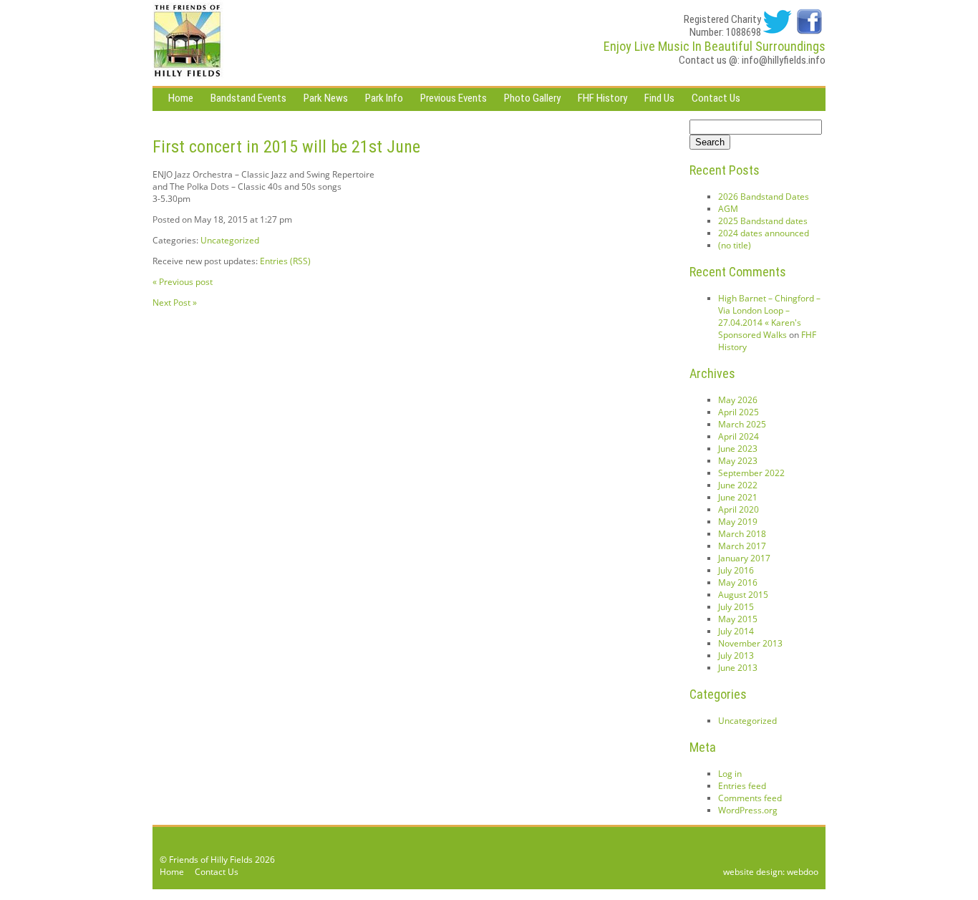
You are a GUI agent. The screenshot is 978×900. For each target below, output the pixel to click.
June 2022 (737, 485)
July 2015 (736, 607)
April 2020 (738, 509)
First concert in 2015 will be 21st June (286, 147)
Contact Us (716, 98)
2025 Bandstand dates (763, 221)
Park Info (384, 98)
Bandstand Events (248, 98)
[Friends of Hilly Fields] (188, 43)
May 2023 (737, 461)
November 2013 (750, 643)
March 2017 (742, 546)
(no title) (734, 245)
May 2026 (737, 400)
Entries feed (742, 786)
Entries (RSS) (285, 261)
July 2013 (736, 655)
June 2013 (737, 668)
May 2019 (737, 522)
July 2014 (736, 631)
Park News (326, 98)
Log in (730, 774)
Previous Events (453, 98)
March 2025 (742, 424)
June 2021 (737, 497)
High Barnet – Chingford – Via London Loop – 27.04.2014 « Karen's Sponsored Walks (769, 316)
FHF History (602, 98)
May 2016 (737, 582)
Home (180, 98)
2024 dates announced (763, 233)
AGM (728, 209)
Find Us (659, 98)
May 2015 (737, 619)
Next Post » (174, 302)
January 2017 (744, 558)
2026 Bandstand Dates (763, 196)
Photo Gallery (532, 98)
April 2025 (738, 412)
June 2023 (737, 448)
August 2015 (743, 595)
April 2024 (738, 436)
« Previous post (182, 282)
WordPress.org (748, 810)
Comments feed (750, 798)
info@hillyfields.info (784, 60)
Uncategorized (229, 240)
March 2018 (742, 534)
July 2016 (736, 570)
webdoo (802, 872)
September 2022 (751, 473)
